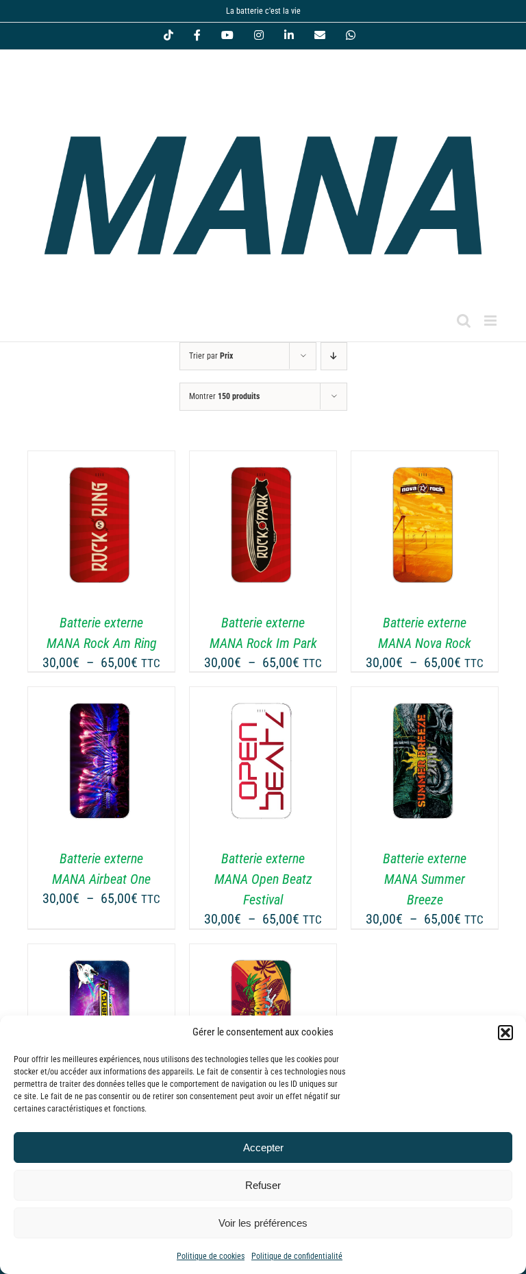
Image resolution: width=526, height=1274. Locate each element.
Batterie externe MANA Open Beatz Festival (263, 879)
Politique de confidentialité (296, 1256)
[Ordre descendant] (334, 356)
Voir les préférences (263, 1223)
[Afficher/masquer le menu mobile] (491, 320)
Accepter (263, 1147)
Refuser (263, 1185)
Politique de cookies (211, 1256)
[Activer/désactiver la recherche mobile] (464, 320)
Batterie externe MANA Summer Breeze (424, 879)
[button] (505, 1032)
